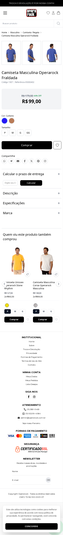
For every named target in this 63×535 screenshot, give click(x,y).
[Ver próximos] (58, 284)
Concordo (31, 526)
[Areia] (35, 305)
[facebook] (29, 397)
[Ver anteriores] (5, 284)
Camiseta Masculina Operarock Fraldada (20, 35)
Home (4, 32)
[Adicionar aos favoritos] (28, 319)
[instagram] (34, 397)
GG (28, 132)
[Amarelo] (7, 305)
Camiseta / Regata (31, 32)
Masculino (15, 32)
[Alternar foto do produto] (27, 274)
